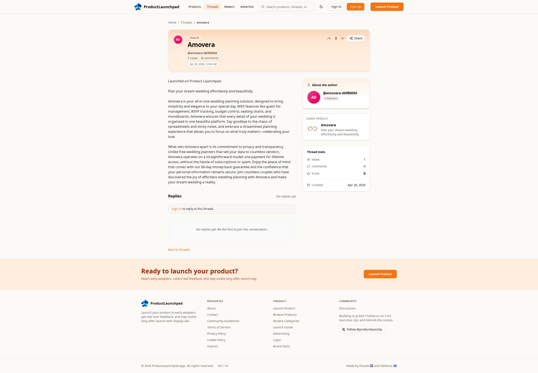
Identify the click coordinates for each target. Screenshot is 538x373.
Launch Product (387, 7)
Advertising (281, 334)
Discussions (347, 308)
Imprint (212, 346)
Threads (212, 7)
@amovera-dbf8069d (340, 93)
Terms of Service (218, 327)
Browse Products (285, 315)
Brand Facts (281, 346)
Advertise (247, 7)
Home (172, 22)
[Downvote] (342, 38)
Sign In (336, 7)
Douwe (364, 366)
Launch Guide (283, 327)
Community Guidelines (223, 321)
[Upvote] (329, 38)
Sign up (355, 7)
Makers (229, 7)
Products (195, 7)
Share (358, 38)
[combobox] (286, 7)
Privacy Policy (216, 334)
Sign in (177, 209)
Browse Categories (286, 321)
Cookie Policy (216, 340)
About (211, 308)
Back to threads (179, 250)
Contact (212, 315)
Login (277, 340)
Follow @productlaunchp (364, 329)
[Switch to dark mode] (321, 7)
